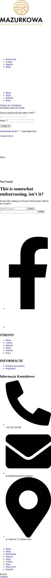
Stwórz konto (18, 108)
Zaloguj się (5, 126)
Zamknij (4, 576)
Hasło (3, 120)
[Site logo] (9, 88)
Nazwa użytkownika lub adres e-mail (17, 112)
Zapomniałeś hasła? (9, 131)
